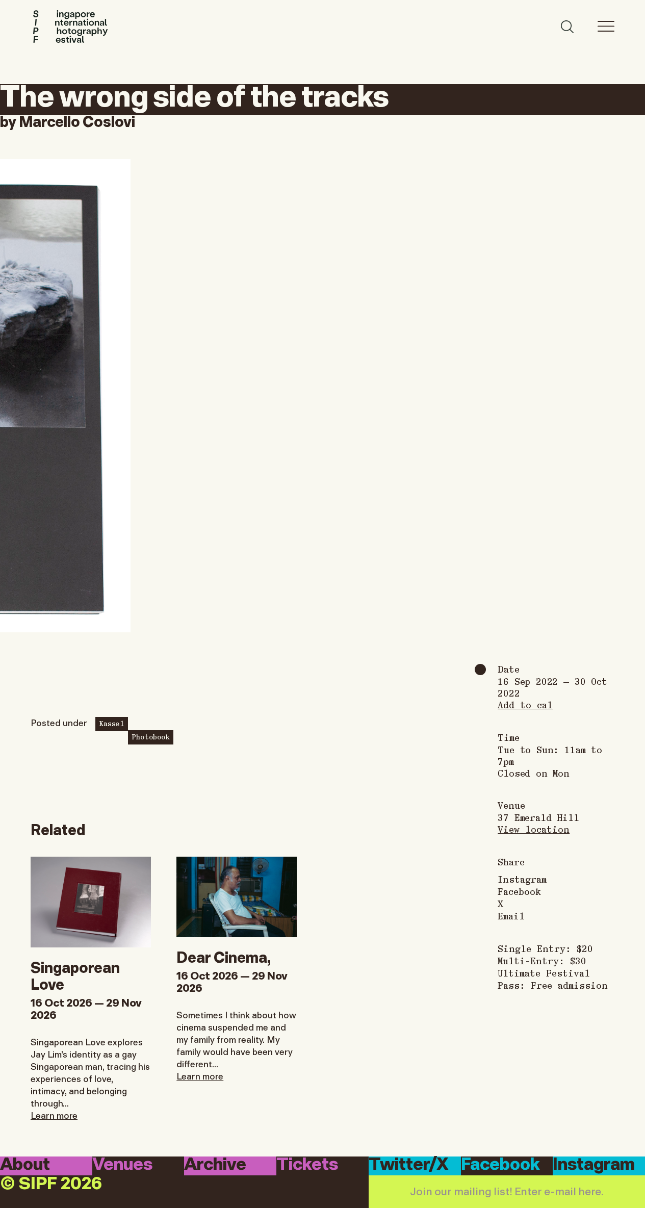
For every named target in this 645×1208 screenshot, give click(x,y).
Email (511, 916)
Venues (122, 1165)
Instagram (522, 879)
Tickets (307, 1165)
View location (534, 829)
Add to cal (525, 704)
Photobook (151, 736)
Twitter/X (409, 1165)
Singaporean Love (75, 974)
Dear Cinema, (223, 955)
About (25, 1165)
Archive (215, 1165)
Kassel (111, 723)
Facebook (519, 891)
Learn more (54, 1115)
